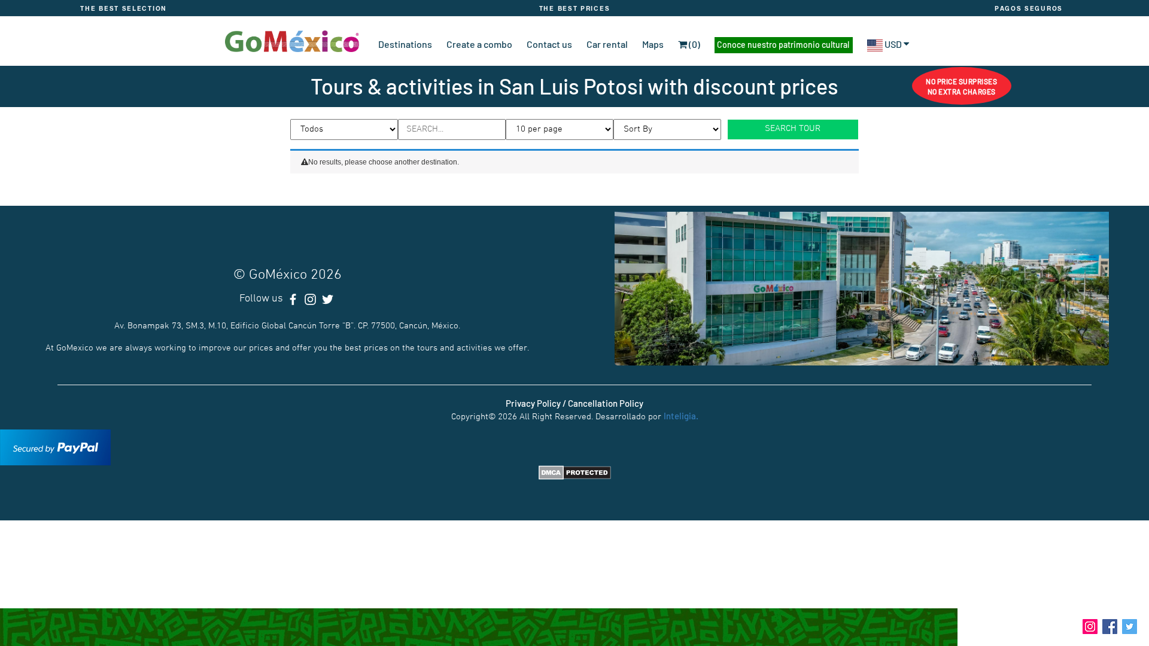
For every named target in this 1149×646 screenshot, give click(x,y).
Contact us (549, 44)
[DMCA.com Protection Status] (575, 471)
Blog (1064, 625)
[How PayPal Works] (55, 445)
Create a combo (479, 44)
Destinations (405, 44)
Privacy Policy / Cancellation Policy (574, 403)
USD (893, 44)
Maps (653, 44)
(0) (693, 44)
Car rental (607, 44)
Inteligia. (681, 415)
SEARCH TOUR (792, 128)
